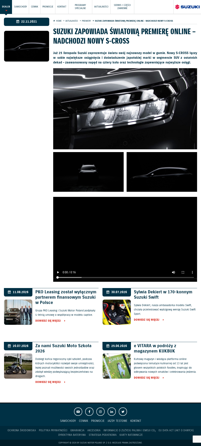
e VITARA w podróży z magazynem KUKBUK (155, 348)
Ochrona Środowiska (21, 430)
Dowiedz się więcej (48, 321)
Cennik (34, 6)
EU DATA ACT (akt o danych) (176, 430)
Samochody (20, 6)
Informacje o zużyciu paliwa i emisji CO (129, 430)
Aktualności (101, 6)
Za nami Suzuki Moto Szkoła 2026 (63, 348)
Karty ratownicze (131, 435)
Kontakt (61, 6)
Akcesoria (93, 430)
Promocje (47, 6)
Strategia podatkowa (103, 435)
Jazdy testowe (117, 421)
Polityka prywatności (53, 430)
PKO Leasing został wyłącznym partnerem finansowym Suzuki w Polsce (65, 297)
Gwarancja (77, 430)
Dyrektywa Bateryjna (72, 435)
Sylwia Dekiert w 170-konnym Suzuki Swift (163, 294)
